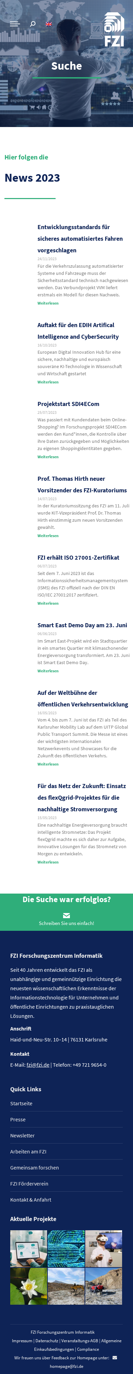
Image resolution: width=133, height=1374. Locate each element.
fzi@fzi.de (38, 1064)
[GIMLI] (66, 1249)
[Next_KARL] (29, 1249)
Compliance (88, 1349)
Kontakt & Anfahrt (30, 1199)
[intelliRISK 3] (104, 1286)
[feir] (104, 1249)
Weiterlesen (48, 303)
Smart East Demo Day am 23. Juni (82, 625)
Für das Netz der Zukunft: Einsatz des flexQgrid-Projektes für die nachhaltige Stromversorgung (82, 797)
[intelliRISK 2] (66, 1286)
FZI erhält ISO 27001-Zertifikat (78, 557)
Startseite (21, 1103)
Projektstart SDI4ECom (68, 404)
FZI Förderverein (29, 1183)
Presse (18, 1119)
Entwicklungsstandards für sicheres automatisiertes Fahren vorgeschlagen (80, 238)
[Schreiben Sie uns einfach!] (66, 915)
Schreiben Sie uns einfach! (66, 923)
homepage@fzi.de (66, 1366)
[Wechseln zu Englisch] (49, 24)
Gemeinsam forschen (34, 1167)
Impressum (22, 1341)
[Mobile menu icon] (15, 23)
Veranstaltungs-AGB (79, 1341)
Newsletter (22, 1135)
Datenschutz (46, 1341)
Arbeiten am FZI (28, 1151)
